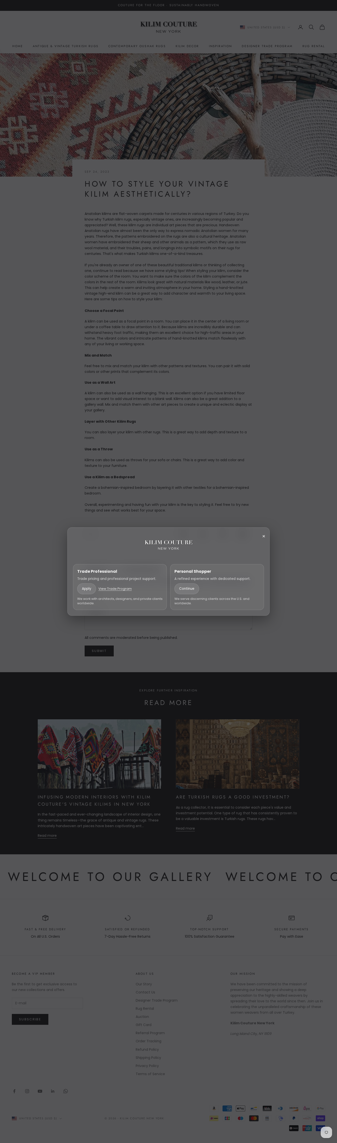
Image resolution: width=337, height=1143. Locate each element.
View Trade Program (115, 588)
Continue (186, 588)
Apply (86, 588)
